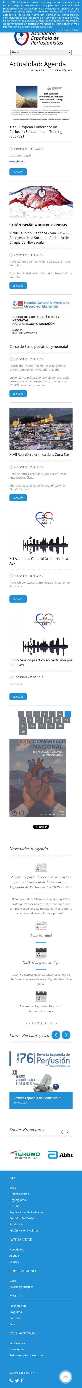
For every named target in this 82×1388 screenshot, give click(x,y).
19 (23, 732)
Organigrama (17, 1200)
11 (47, 720)
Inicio (44, 70)
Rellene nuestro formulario (26, 1355)
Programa (15, 1312)
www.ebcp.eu (17, 161)
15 (32, 726)
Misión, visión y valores (23, 1230)
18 (60, 726)
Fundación (16, 1224)
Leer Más (18, 172)
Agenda (14, 1255)
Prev (57, 1035)
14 (23, 726)
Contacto (15, 1318)
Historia (14, 1206)
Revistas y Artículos (21, 1287)
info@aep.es (17, 1343)
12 (57, 720)
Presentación (17, 1306)
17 (50, 726)
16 (41, 726)
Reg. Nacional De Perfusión (26, 1212)
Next (64, 1035)
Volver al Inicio (66, 1377)
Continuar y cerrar (68, 30)
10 (38, 720)
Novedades (16, 1249)
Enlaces (14, 1262)
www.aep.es (16, 1349)
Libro (12, 1281)
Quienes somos (19, 1194)
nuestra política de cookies (37, 26)
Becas (13, 1324)
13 (66, 720)
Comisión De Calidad (22, 1218)
